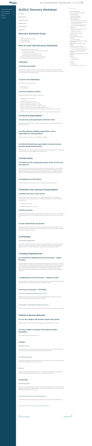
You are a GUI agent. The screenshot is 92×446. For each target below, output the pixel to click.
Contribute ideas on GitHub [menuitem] (64, 2)
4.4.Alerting (72, 62)
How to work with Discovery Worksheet (77, 12)
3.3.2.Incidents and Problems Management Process (79, 49)
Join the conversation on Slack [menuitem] (50, 2)
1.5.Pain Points (72, 27)
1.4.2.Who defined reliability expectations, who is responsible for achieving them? (79, 23)
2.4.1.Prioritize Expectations (75, 39)
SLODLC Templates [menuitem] (5, 13)
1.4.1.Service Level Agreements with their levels (79, 20)
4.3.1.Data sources (74, 57)
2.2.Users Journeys (73, 34)
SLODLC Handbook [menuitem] (5, 11)
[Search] (82, 2)
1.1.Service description (74, 14)
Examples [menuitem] (3, 15)
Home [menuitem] (41, 2)
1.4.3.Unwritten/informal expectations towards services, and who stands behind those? (79, 25)
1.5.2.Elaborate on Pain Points (76, 31)
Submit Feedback (73, 8)
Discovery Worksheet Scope (75, 11)
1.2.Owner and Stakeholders (75, 16)
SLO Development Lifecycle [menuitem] (6, 9)
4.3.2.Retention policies (75, 59)
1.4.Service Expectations (74, 19)
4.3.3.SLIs (72, 60)
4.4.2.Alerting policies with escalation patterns (79, 65)
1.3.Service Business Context (75, 17)
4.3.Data (71, 56)
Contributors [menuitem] (3, 17)
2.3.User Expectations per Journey (76, 36)
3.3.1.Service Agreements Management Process (79, 47)
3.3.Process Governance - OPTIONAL (76, 46)
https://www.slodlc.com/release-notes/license (40, 405)
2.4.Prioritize (72, 37)
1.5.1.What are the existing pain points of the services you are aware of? (78, 30)
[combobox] (77, 2)
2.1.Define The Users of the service (76, 33)
